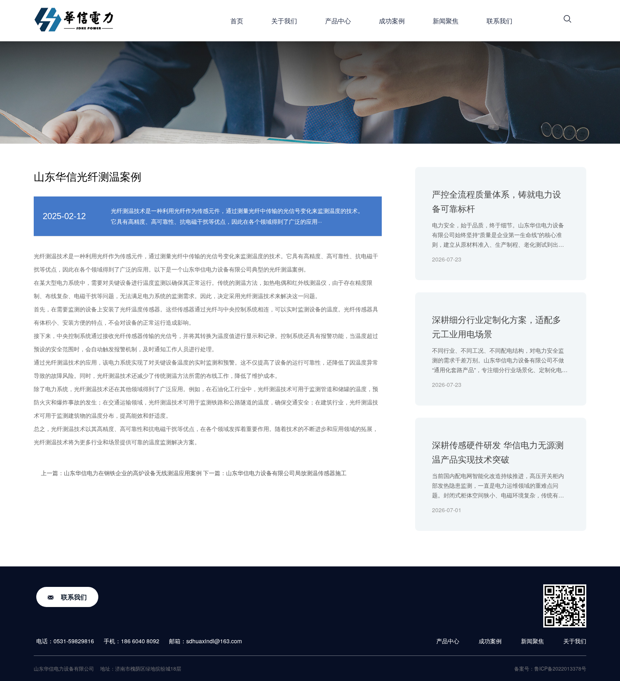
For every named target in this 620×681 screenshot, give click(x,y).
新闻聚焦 (446, 20)
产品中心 (338, 20)
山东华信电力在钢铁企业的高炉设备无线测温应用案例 (133, 473)
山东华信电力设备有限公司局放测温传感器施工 (286, 473)
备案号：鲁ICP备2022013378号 (550, 668)
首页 (236, 20)
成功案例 (392, 20)
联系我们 (499, 20)
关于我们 (284, 20)
